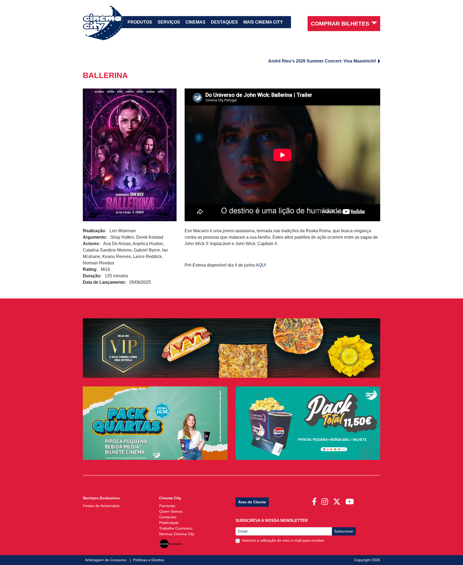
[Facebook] (315, 500)
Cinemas (195, 22)
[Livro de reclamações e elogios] (170, 542)
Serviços (169, 22)
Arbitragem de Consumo (106, 560)
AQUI (261, 265)
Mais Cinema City (263, 22)
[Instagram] (326, 500)
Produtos (140, 22)
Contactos (167, 517)
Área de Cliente (252, 502)
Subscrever (343, 531)
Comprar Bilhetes (340, 23)
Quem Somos (170, 511)
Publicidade (169, 522)
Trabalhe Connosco (175, 528)
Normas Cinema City (176, 534)
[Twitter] (338, 500)
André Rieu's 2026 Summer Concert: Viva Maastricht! (322, 61)
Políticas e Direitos (148, 560)
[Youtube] (350, 500)
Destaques (224, 22)
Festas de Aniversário (101, 506)
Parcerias (167, 506)
